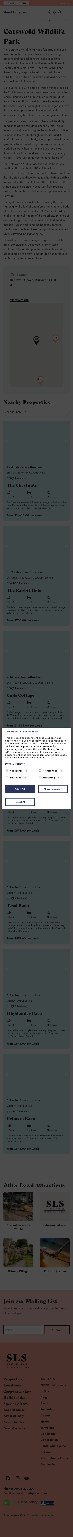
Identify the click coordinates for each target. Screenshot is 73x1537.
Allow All (20, 789)
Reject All (20, 802)
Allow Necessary (53, 789)
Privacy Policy (15, 763)
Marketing (49, 777)
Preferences (50, 770)
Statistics (15, 777)
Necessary (16, 770)
